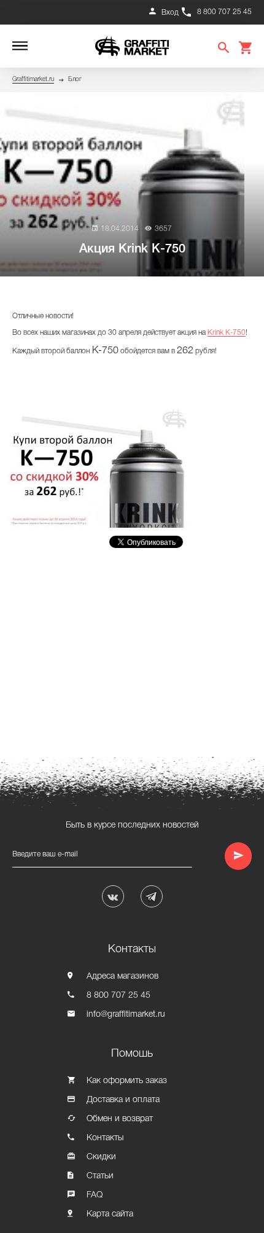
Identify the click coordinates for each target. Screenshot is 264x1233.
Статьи (100, 1176)
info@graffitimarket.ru (126, 1015)
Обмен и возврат (120, 1119)
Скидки (101, 1157)
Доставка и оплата (123, 1100)
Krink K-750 (227, 332)
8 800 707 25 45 (224, 12)
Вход (170, 12)
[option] (102, 466)
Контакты (105, 1138)
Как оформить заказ (127, 1081)
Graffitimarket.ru (33, 79)
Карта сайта (110, 1214)
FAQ (95, 1195)
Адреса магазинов (122, 977)
